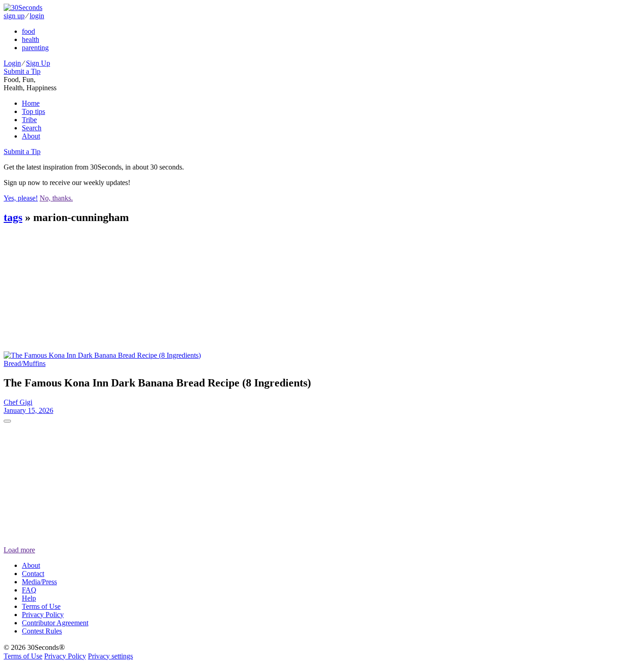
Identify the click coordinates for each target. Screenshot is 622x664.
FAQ (29, 590)
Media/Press (39, 582)
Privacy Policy (43, 614)
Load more (19, 550)
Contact (33, 573)
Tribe (29, 120)
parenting (35, 47)
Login (12, 63)
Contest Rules (42, 631)
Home (31, 103)
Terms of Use (41, 606)
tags (13, 217)
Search (31, 128)
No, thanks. (56, 198)
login (37, 16)
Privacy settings (110, 656)
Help (29, 598)
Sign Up (38, 63)
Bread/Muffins (25, 363)
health (30, 39)
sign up (14, 16)
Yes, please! (21, 198)
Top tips (33, 111)
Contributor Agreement (55, 623)
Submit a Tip (22, 71)
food (28, 31)
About (31, 136)
